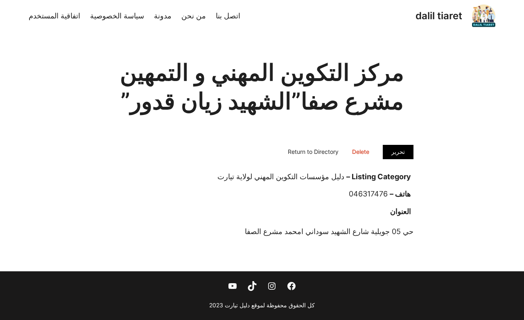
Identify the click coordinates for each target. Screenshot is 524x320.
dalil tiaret (439, 16)
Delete (360, 152)
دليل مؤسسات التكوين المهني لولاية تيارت (280, 176)
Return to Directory (313, 152)
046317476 (368, 193)
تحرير (398, 152)
